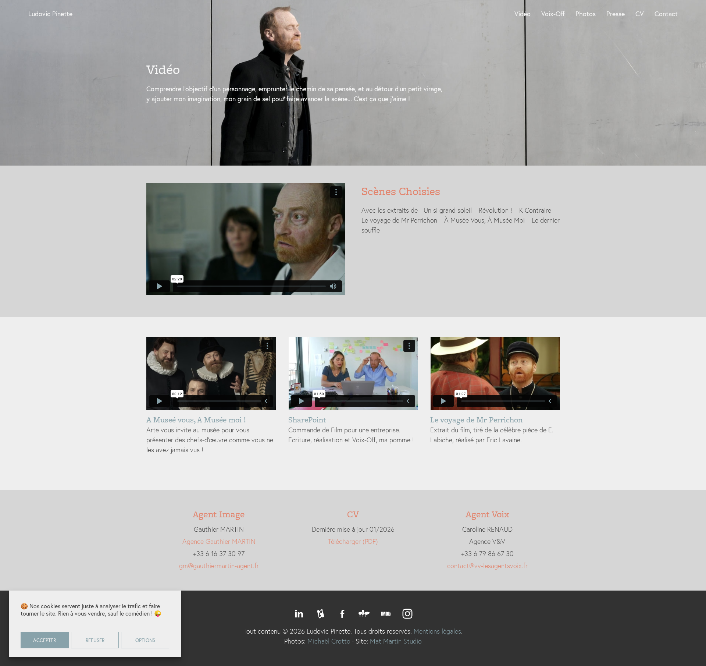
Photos (585, 13)
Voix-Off (553, 13)
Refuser (95, 640)
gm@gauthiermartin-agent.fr (219, 565)
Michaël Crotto (328, 641)
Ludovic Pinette (50, 13)
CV (639, 13)
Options (145, 640)
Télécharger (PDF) (353, 541)
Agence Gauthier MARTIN (219, 541)
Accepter (44, 640)
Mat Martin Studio (396, 641)
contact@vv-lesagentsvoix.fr (487, 565)
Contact (666, 13)
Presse (615, 13)
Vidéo (522, 13)
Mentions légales (437, 631)
